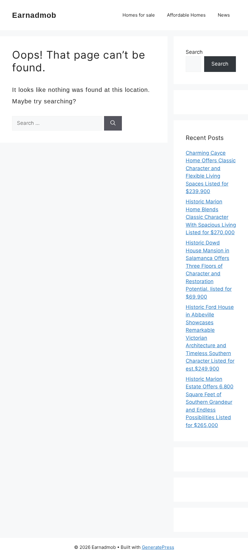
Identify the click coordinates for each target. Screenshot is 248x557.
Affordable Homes (186, 15)
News (224, 15)
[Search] (113, 123)
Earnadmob (34, 15)
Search (194, 52)
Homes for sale (138, 15)
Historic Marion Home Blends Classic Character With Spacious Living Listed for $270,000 (211, 217)
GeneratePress (158, 547)
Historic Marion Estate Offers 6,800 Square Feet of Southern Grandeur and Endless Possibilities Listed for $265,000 (209, 402)
